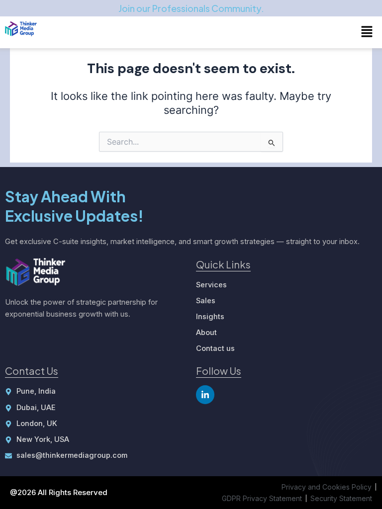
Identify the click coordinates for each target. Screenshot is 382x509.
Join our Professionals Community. (191, 8)
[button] (367, 32)
